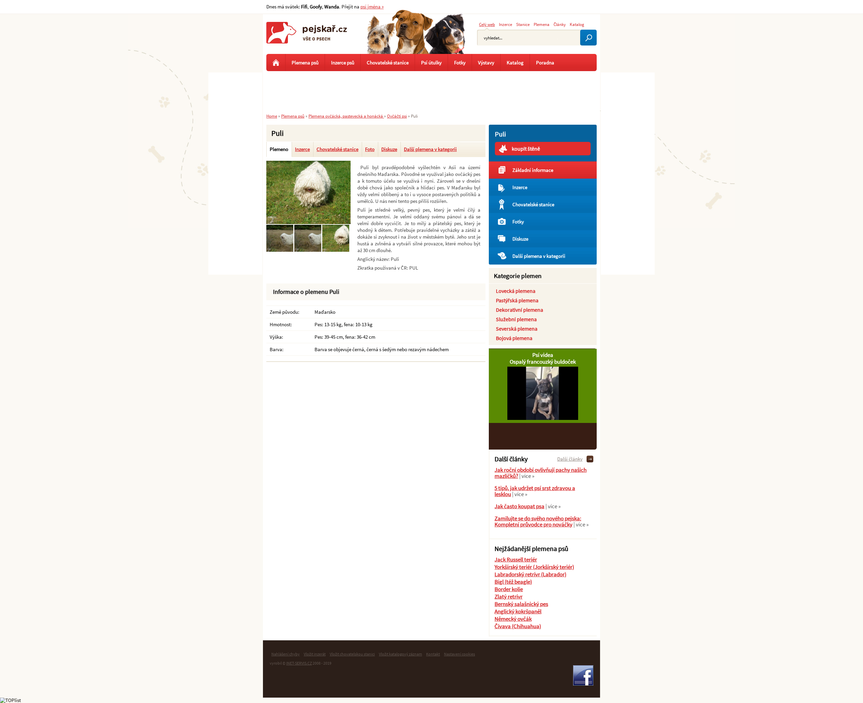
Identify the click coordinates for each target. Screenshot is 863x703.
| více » (526, 476)
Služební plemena (516, 319)
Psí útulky (431, 62)
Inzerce (302, 149)
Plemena (541, 24)
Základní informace (532, 170)
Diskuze (389, 149)
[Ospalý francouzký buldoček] (542, 418)
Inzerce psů (342, 62)
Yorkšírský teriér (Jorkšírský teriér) (534, 567)
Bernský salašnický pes (521, 604)
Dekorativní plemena (519, 309)
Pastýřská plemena (517, 300)
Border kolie (509, 589)
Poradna (545, 62)
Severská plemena (516, 328)
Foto (370, 149)
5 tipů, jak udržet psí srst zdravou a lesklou (535, 491)
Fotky (518, 221)
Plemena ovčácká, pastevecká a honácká (346, 116)
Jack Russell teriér (516, 559)
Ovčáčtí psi (397, 116)
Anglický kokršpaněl (518, 611)
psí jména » (372, 6)
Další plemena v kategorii (430, 149)
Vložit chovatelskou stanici (352, 653)
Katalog (577, 24)
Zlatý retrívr (509, 596)
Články (560, 24)
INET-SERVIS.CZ (299, 663)
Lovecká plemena (515, 290)
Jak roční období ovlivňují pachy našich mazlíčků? (541, 473)
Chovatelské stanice (337, 149)
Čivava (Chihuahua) (518, 626)
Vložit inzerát (315, 653)
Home (271, 116)
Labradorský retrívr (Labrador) (530, 574)
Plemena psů (305, 62)
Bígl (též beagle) (513, 581)
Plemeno (279, 149)
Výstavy (486, 62)
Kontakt (433, 653)
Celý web (487, 24)
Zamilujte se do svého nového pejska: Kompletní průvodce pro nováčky (538, 521)
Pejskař (306, 39)
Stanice (523, 24)
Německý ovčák (513, 618)
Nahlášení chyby (285, 653)
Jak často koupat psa (519, 506)
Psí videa (542, 355)
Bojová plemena (514, 338)
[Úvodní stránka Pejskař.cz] (275, 62)
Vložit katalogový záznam (400, 653)
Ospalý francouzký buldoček (543, 361)
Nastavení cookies (459, 653)
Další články (570, 459)
